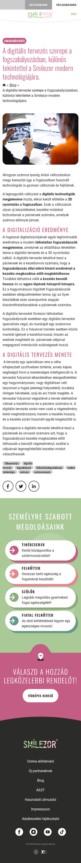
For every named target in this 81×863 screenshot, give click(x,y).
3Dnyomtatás (12, 463)
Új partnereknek (40, 771)
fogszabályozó (24, 467)
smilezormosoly (42, 472)
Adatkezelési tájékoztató (40, 819)
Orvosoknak (38, 5)
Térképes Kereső (40, 695)
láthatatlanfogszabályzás (49, 467)
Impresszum (40, 809)
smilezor (24, 472)
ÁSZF (40, 790)
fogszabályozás (14, 41)
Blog (13, 85)
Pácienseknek (66, 5)
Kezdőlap (4, 85)
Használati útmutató (40, 800)
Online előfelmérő (40, 761)
